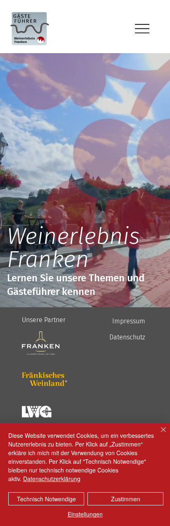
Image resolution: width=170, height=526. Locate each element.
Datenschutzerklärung (51, 479)
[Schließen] (158, 434)
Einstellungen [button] (85, 514)
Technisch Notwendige (46, 499)
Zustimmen (125, 499)
